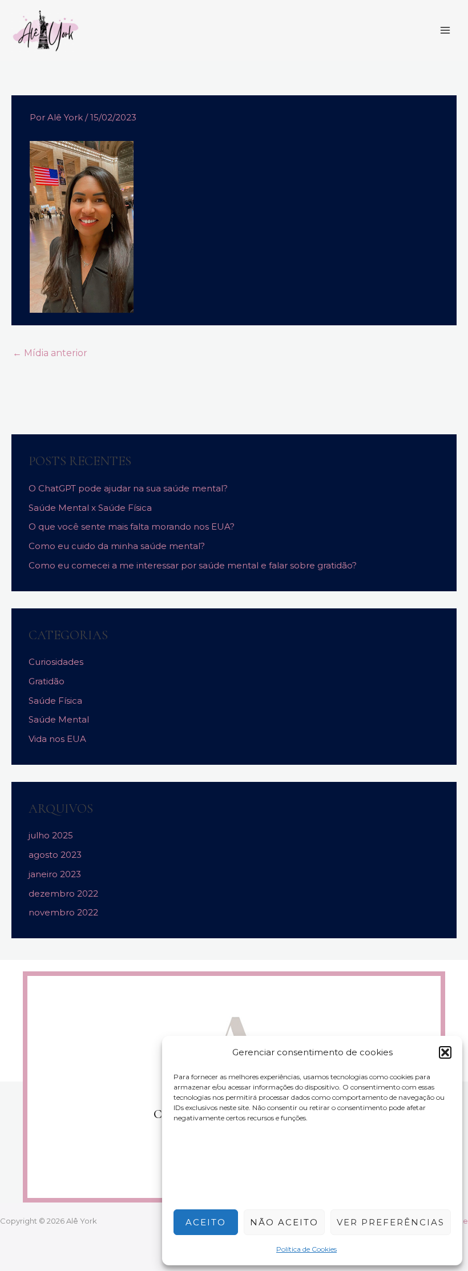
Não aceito (284, 1222)
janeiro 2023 (55, 874)
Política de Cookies (306, 1249)
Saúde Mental (59, 719)
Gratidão (46, 681)
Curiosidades (56, 661)
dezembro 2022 (63, 893)
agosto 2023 (55, 854)
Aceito (205, 1222)
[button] (445, 1052)
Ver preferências (391, 1222)
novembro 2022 (63, 912)
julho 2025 (51, 835)
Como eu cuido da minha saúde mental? (117, 545)
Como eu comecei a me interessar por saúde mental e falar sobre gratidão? (193, 565)
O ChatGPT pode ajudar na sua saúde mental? (128, 488)
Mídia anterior (50, 353)
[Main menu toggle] (445, 30)
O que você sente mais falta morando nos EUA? (132, 526)
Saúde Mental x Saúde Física (90, 507)
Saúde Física (55, 700)
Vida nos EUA (57, 738)
